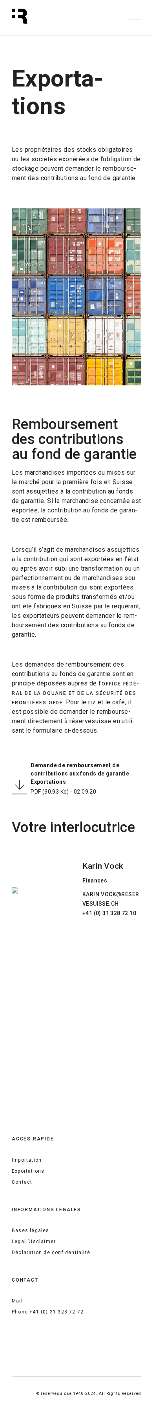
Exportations (28, 1171)
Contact (22, 1182)
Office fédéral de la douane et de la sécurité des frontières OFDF (75, 693)
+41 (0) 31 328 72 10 (109, 913)
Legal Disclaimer (34, 1241)
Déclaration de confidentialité (51, 1252)
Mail (17, 1301)
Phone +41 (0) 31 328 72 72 (48, 1312)
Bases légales (30, 1230)
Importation (27, 1160)
